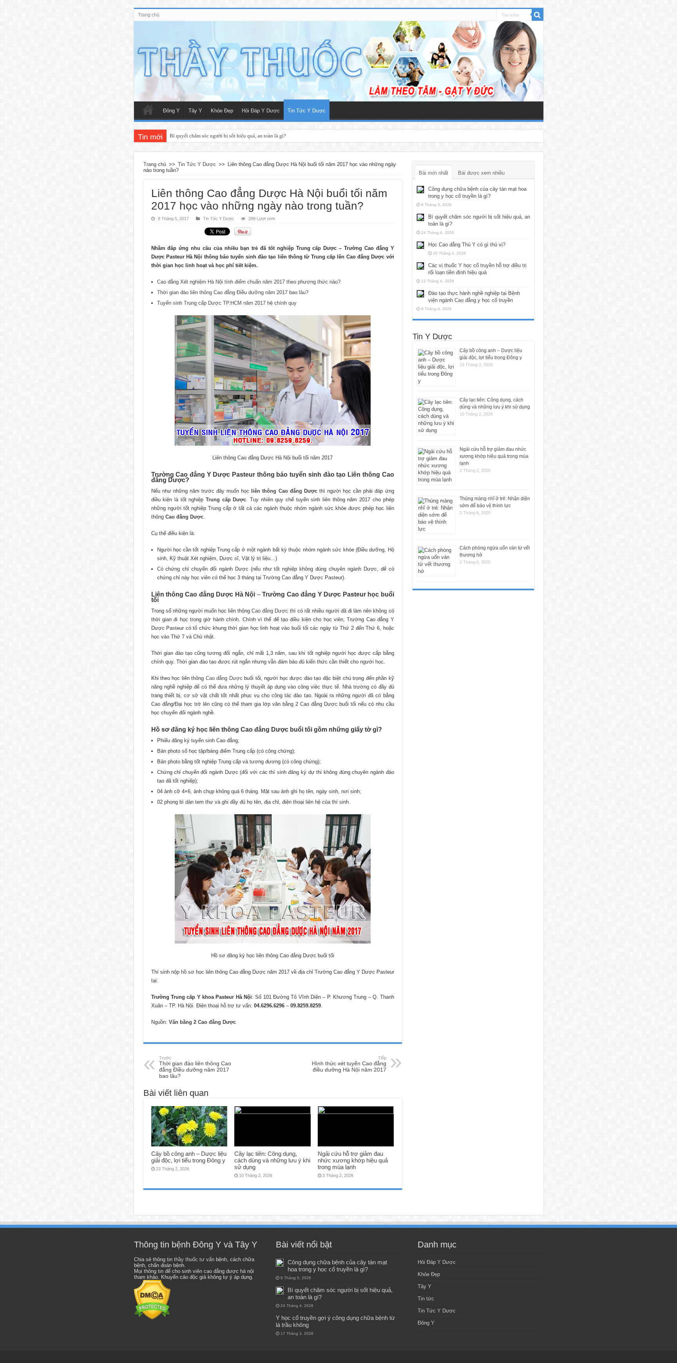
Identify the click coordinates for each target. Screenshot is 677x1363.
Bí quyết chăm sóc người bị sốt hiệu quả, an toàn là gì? (228, 136)
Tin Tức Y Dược (307, 111)
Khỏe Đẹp (222, 111)
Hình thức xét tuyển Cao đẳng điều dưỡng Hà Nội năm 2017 (349, 1064)
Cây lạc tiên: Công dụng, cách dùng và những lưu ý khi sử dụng (272, 1160)
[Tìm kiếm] (537, 15)
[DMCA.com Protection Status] (152, 1299)
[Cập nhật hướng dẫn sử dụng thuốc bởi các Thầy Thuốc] (338, 61)
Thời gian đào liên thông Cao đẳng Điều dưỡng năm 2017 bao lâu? (232, 292)
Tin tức (426, 1299)
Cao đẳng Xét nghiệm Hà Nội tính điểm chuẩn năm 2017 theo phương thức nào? (248, 282)
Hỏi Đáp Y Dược (261, 111)
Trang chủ (148, 15)
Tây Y (195, 111)
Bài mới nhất (433, 173)
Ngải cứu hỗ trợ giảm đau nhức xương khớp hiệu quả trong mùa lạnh (353, 1160)
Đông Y (171, 111)
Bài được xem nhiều (481, 173)
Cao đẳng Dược (270, 611)
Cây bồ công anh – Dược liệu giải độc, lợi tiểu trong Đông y (188, 1157)
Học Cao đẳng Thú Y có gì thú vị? (466, 245)
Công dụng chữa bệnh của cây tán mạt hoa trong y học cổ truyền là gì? (337, 1266)
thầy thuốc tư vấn (194, 1259)
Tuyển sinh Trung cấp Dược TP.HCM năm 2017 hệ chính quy (227, 303)
